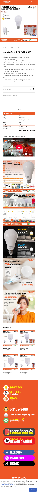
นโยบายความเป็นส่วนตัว (7, 485)
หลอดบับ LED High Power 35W (7, 349)
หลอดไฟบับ (17, 47)
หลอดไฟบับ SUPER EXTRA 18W (24, 349)
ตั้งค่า (15, 486)
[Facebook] (28, 90)
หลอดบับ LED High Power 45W (24, 373)
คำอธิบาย (19, 109)
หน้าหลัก (4, 47)
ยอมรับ (33, 490)
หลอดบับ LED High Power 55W (7, 373)
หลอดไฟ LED (10, 47)
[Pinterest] (34, 90)
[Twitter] (31, 90)
